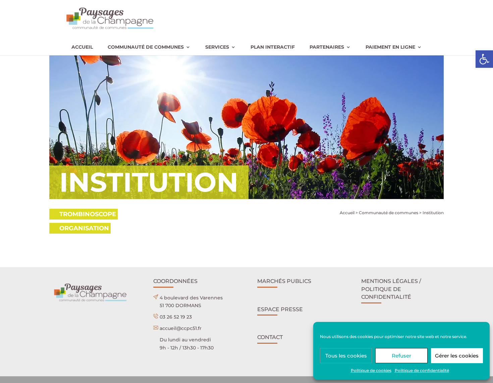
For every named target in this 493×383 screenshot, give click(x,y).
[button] (484, 59)
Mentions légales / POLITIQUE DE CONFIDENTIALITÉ (391, 289)
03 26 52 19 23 (176, 317)
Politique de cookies (371, 370)
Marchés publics (284, 281)
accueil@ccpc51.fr (181, 328)
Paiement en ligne (390, 47)
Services (217, 47)
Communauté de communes (146, 47)
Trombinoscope (87, 214)
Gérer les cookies (457, 355)
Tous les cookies (346, 355)
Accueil (82, 47)
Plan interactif (273, 47)
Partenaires (327, 47)
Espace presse (280, 309)
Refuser (401, 355)
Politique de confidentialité (422, 370)
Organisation (84, 228)
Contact (270, 337)
